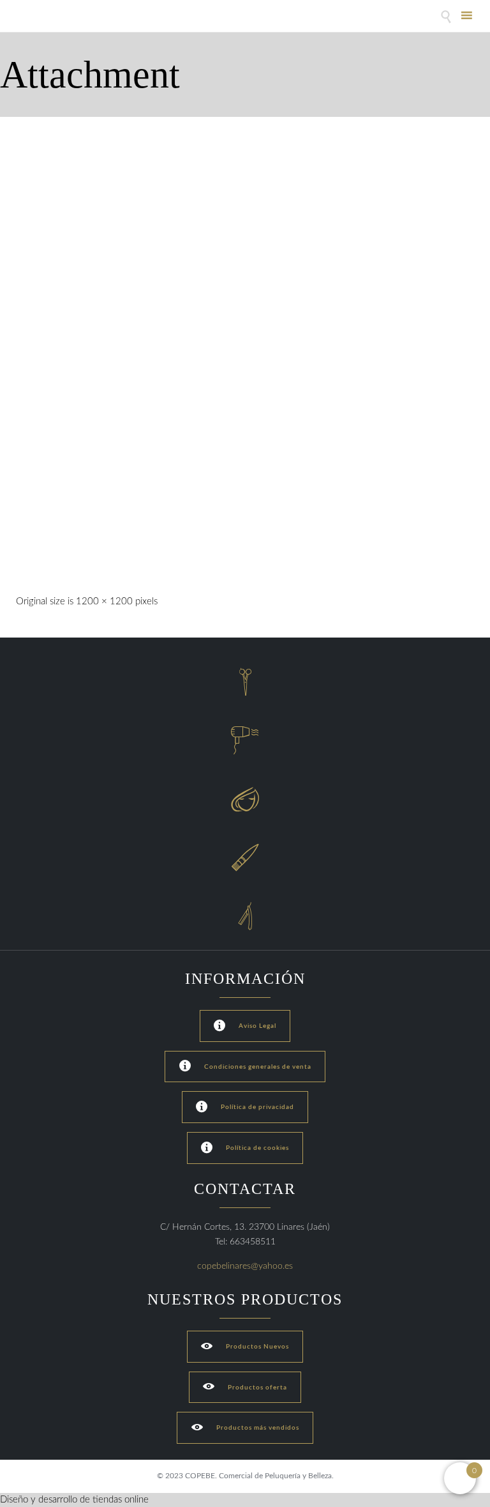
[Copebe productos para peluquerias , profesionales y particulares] (49, 17)
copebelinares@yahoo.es (245, 1266)
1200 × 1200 (104, 601)
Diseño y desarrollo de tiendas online (74, 1499)
